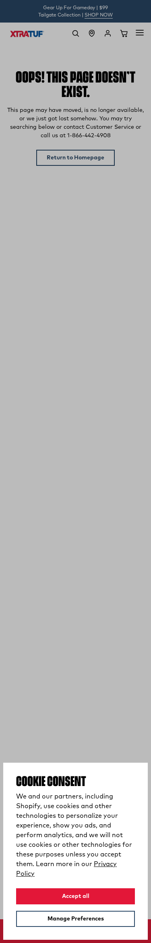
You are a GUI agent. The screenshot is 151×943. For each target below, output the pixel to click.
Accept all (75, 896)
